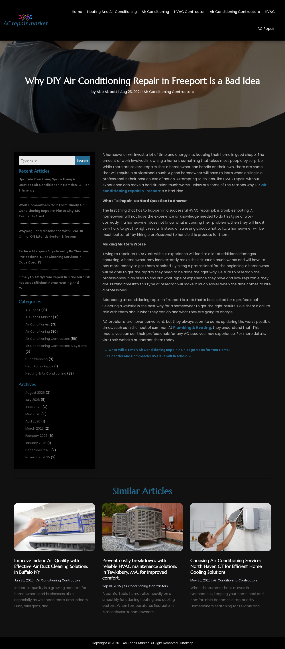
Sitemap (186, 643)
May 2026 (32, 414)
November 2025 (37, 457)
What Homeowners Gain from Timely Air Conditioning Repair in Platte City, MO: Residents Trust (51, 210)
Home (77, 11)
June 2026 (33, 407)
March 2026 (34, 428)
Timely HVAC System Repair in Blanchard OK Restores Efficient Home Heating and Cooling (54, 283)
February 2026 (36, 435)
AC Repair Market (38, 317)
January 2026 (35, 443)
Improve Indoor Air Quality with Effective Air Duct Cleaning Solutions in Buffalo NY (51, 566)
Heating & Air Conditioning (45, 373)
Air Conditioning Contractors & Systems (56, 346)
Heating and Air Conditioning (112, 11)
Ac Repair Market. (136, 643)
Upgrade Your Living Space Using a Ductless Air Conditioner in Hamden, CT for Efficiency (54, 185)
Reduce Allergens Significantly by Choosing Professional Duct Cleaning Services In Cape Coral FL (54, 257)
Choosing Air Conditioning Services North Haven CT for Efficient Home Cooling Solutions (226, 566)
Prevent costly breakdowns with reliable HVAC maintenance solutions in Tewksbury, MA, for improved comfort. (139, 569)
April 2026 (32, 421)
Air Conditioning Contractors (235, 11)
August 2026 (35, 392)
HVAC (270, 11)
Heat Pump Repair (39, 366)
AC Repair (266, 28)
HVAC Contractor (189, 11)
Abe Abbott (107, 91)
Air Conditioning (155, 11)
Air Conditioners (37, 324)
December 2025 (37, 450)
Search (82, 160)
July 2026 (32, 400)
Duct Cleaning (36, 359)
